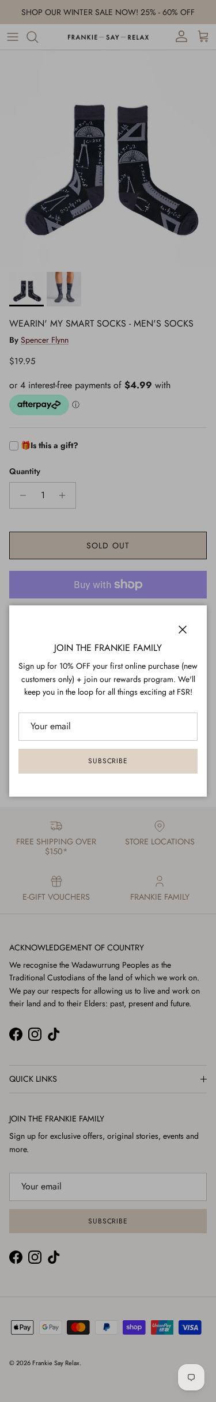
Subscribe (108, 761)
